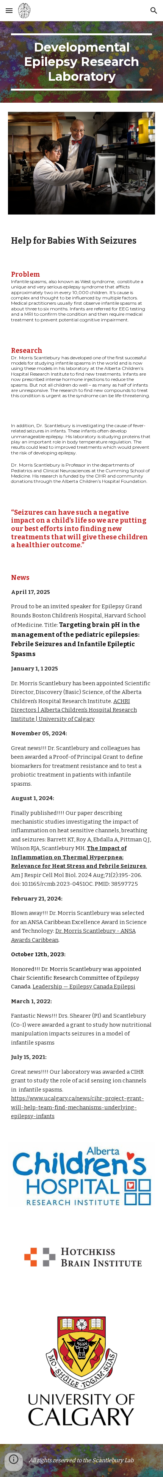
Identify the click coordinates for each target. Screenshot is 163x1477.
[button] (9, 10)
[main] (81, 62)
